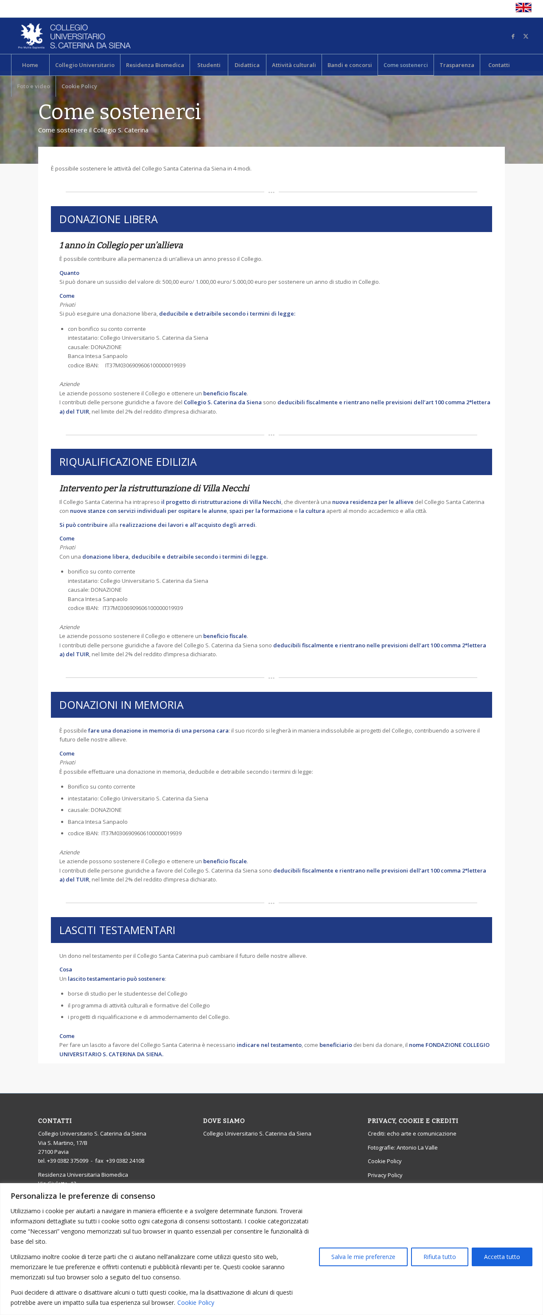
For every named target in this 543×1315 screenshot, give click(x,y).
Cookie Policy (195, 1302)
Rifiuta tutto (439, 1257)
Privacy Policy (385, 1175)
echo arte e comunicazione (421, 1133)
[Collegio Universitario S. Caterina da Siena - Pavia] (74, 36)
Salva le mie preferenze (363, 1257)
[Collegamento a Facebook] (513, 36)
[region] (271, 1249)
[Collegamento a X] (525, 36)
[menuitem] (30, 65)
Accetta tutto (502, 1257)
